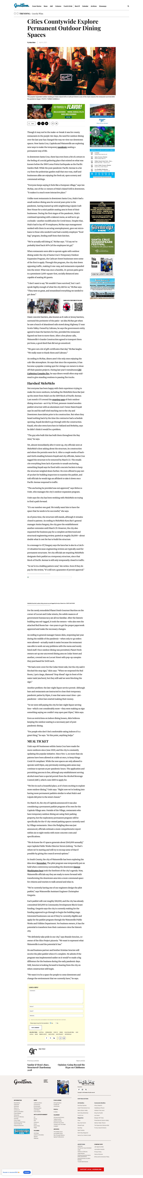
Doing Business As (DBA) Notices (84, 1159)
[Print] (56, 123)
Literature (36, 1122)
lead (77, 1032)
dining (61, 1032)
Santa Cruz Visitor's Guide (84, 1135)
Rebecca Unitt (43, 1034)
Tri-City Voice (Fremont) (100, 1127)
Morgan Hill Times (99, 1118)
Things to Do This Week (60, 1124)
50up (79, 1120)
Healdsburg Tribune (99, 1108)
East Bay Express (82, 1105)
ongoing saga (58, 399)
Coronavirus (37, 1104)
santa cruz (51, 1034)
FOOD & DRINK (57, 1100)
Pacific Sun (80, 1115)
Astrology (36, 1133)
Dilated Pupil (81, 1125)
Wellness (36, 1138)
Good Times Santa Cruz (84, 1108)
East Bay (80, 1127)
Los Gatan (97, 1115)
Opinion (36, 1136)
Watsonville (68, 1034)
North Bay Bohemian (83, 1113)
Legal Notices (81, 1153)
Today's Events (57, 1119)
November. (42, 863)
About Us (16, 1108)
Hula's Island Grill (69, 1032)
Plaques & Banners (19, 1125)
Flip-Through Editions (59, 1135)
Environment (37, 1106)
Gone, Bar (36, 13)
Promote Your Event (59, 1122)
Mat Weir (32, 42)
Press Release (17, 1113)
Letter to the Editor (18, 1111)
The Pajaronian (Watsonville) (101, 1125)
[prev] (15, 13)
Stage (35, 1127)
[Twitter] (42, 123)
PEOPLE (56, 1109)
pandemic (62, 147)
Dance (35, 1119)
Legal (79, 1149)
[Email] (52, 123)
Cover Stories (37, 1111)
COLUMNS (36, 1130)
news (36, 1034)
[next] (18, 13)
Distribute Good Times (19, 1122)
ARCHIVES (46, 1081)
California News (38, 1103)
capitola (41, 1032)
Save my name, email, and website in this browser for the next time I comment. (48, 1019)
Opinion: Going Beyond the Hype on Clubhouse (71, 1066)
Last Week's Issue (58, 1133)
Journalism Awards (99, 1149)
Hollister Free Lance (99, 1110)
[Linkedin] (46, 123)
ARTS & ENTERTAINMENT (40, 1114)
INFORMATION (18, 1100)
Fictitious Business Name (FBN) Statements (84, 1156)
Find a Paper (17, 1120)
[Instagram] (82, 1089)
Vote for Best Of (18, 1123)
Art (34, 1117)
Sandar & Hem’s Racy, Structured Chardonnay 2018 (39, 1067)
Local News (37, 1109)
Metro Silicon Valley (83, 1110)
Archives (16, 1118)
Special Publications (59, 1137)
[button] (128, 6)
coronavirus (48, 1032)
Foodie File (56, 1104)
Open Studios (81, 1130)
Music (35, 1124)
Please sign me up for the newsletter (39, 1023)
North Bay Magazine (83, 1132)
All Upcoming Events (59, 1117)
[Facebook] (39, 123)
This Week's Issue (58, 1131)
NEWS (35, 1100)
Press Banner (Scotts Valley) (101, 1120)
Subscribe (16, 1104)
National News (37, 1108)
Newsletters (17, 1103)
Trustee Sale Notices (83, 1161)
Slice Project (59, 1034)
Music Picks (37, 1126)
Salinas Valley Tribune (99, 1123)
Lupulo (31, 1034)
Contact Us (17, 1109)
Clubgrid (56, 1126)
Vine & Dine (56, 1106)
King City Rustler (98, 1113)
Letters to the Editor (39, 1135)
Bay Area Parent (82, 1123)
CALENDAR (57, 1115)
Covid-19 (56, 1032)
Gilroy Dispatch (98, 1105)
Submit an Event (58, 1121)
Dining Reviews (57, 1103)
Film (35, 1120)
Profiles (56, 1112)
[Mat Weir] (33, 1051)
